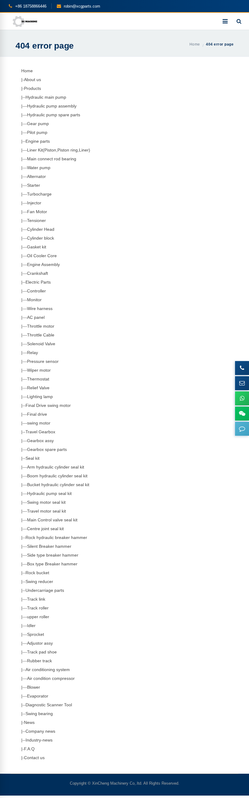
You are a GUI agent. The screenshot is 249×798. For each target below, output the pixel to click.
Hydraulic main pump (46, 97)
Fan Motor (37, 211)
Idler (31, 625)
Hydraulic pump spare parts (53, 114)
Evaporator (37, 696)
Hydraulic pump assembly (52, 106)
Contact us (34, 757)
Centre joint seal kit (45, 528)
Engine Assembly (43, 264)
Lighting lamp (40, 396)
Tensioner (36, 220)
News (29, 722)
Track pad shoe (42, 652)
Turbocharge (39, 194)
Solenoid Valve (41, 343)
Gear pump (38, 123)
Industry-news (39, 740)
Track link (36, 599)
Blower (33, 687)
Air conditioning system (48, 669)
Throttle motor (40, 326)
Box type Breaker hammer (52, 563)
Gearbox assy (40, 440)
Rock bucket (37, 572)
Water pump (38, 167)
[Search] (239, 21)
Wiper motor (39, 370)
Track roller (38, 607)
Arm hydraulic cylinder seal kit (55, 467)
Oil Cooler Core (42, 255)
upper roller (38, 616)
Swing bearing (39, 713)
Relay (32, 352)
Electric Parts (38, 282)
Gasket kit (36, 246)
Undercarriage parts (45, 590)
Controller (36, 290)
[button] (242, 429)
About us (32, 79)
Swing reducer (39, 581)
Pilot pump (37, 132)
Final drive (37, 414)
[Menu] (225, 21)
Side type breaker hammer (52, 555)
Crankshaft (37, 273)
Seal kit (32, 458)
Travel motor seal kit (46, 511)
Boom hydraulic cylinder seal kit (57, 475)
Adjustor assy (40, 643)
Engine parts (38, 141)
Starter (33, 185)
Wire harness (40, 308)
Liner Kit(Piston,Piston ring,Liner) (58, 150)
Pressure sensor (43, 361)
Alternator (36, 176)
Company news (40, 731)
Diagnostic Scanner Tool (49, 704)
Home (27, 70)
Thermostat (38, 379)
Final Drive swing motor (48, 405)
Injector (34, 202)
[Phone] (242, 368)
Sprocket (35, 634)
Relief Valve (38, 387)
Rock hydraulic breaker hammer (56, 537)
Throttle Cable (40, 334)
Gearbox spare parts (47, 449)
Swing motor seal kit (46, 502)
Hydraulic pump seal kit (49, 493)
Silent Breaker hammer (49, 546)
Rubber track (39, 660)
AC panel (36, 317)
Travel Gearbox (40, 431)
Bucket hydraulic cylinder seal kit (58, 484)
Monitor (34, 299)
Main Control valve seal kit (52, 519)
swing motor (38, 423)
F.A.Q (29, 748)
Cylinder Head (40, 229)
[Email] (242, 383)
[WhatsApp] (242, 398)
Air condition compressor (51, 678)
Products (32, 88)
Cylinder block (40, 238)
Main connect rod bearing (51, 158)
